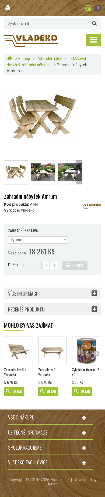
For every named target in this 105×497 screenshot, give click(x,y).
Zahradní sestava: (23, 230)
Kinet (52, 484)
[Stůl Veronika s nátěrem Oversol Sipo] (52, 351)
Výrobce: (12, 210)
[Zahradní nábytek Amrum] (43, 117)
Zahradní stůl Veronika (47, 372)
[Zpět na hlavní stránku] (10, 58)
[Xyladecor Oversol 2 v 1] (86, 351)
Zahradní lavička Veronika (15, 372)
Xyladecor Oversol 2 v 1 (85, 372)
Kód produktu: (16, 204)
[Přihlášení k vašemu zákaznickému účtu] (8, 7)
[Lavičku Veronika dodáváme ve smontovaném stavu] (18, 351)
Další (79, 172)
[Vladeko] (31, 40)
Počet (13, 265)
